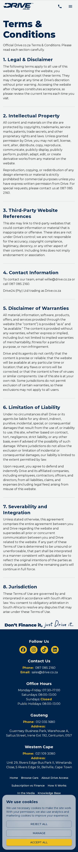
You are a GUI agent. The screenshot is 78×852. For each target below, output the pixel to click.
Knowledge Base (49, 793)
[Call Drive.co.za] (59, 6)
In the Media (26, 793)
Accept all (39, 842)
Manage (39, 833)
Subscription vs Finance (28, 785)
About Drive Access (54, 778)
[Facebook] (23, 649)
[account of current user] (70, 6)
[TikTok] (44, 649)
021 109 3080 (45, 753)
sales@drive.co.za (45, 672)
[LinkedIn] (55, 649)
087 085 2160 (45, 668)
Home (14, 778)
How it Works (57, 785)
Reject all (39, 824)
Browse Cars (29, 778)
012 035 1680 (45, 722)
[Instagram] (33, 649)
